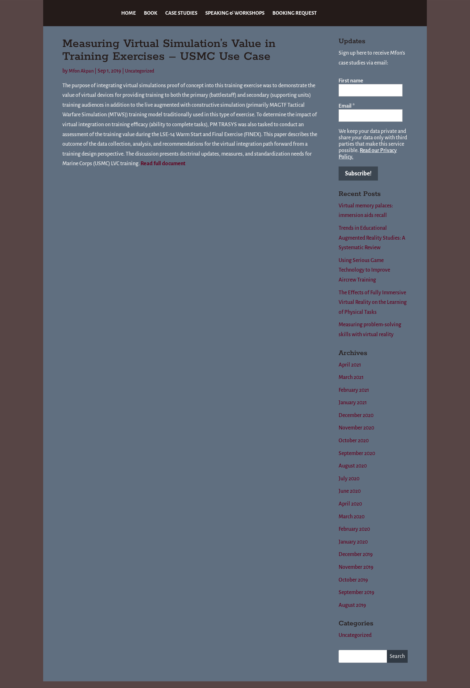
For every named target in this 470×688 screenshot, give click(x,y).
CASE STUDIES (181, 13)
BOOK (150, 13)
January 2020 (353, 542)
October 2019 (353, 580)
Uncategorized (139, 70)
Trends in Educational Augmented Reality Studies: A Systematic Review (372, 238)
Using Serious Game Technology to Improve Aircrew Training (364, 270)
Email (347, 106)
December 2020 (356, 415)
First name (351, 81)
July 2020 (349, 479)
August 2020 (353, 466)
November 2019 (356, 567)
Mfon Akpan (81, 70)
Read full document (163, 163)
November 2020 (356, 428)
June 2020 (350, 491)
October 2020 (354, 441)
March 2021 (351, 377)
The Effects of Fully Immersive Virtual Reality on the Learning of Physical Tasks (373, 302)
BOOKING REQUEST (294, 13)
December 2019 (356, 554)
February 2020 (354, 529)
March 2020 (351, 517)
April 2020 (350, 504)
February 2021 (354, 390)
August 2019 (352, 605)
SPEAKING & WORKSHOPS (234, 13)
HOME (128, 13)
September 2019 (356, 592)
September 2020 (357, 453)
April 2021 (350, 365)
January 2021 (353, 403)
